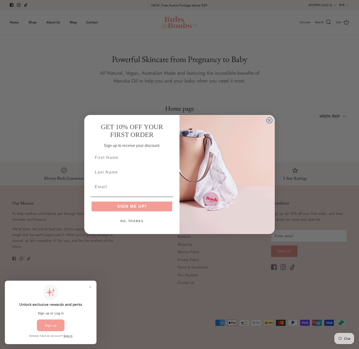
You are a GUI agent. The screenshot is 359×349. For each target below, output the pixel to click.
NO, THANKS (132, 221)
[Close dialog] (269, 120)
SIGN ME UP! (132, 206)
